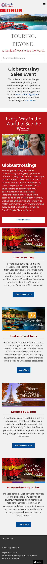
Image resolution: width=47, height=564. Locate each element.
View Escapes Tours (23, 446)
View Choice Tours (23, 294)
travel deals (31, 100)
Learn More (24, 370)
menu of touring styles (26, 94)
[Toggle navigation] (44, 5)
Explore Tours (24, 219)
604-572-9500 (12, 558)
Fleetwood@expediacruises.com (21, 555)
